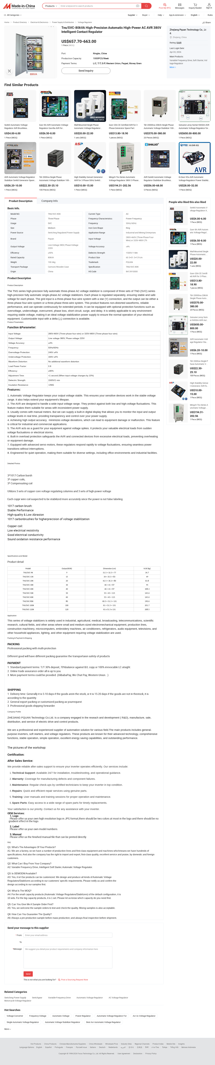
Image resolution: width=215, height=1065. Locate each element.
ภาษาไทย (155, 1047)
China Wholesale (95, 1044)
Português (59, 1047)
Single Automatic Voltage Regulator (23, 1022)
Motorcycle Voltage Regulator (17, 1000)
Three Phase (53, 218)
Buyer (145, 15)
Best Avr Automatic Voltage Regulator (103, 1022)
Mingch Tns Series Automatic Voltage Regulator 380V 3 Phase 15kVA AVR (199, 406)
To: (20, 942)
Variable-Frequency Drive (59, 997)
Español (48, 1047)
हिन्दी (146, 1047)
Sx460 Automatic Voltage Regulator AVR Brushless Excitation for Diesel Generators (199, 209)
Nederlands (113, 1047)
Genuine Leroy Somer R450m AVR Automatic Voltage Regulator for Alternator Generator (199, 319)
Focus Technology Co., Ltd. (88, 1053)
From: (19, 935)
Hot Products (36, 1044)
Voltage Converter (15, 1015)
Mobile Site (171, 1044)
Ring (128, 228)
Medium (51, 228)
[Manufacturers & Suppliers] (19, 6)
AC (127, 213)
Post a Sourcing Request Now (73, 979)
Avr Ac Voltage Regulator (144, 1015)
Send (28, 973)
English (39, 1047)
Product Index (158, 1044)
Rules (210, 15)
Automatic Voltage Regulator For (112, 1015)
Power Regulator (83, 1015)
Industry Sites (126, 1044)
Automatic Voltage (60, 1015)
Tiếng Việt (174, 1047)
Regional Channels (142, 1044)
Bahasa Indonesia (189, 1047)
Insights (181, 1044)
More (172, 67)
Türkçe (164, 1047)
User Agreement (124, 1053)
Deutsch (102, 1047)
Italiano (93, 1047)
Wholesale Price (111, 1044)
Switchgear (37, 997)
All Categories (13, 15)
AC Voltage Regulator (118, 997)
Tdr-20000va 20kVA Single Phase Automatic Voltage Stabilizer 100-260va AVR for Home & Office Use (199, 297)
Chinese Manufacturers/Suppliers (73, 1044)
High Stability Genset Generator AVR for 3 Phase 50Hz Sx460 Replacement (199, 384)
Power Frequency (134, 218)
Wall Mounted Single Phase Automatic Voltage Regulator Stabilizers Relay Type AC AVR (199, 253)
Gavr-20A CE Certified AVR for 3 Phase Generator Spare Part (199, 275)
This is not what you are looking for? (40, 979)
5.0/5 (179, 43)
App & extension (176, 15)
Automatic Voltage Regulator (89, 997)
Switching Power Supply (15, 997)
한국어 (131, 1047)
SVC (50, 223)
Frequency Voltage (37, 1015)
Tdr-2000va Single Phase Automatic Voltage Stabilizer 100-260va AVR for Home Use (199, 362)
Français (69, 1047)
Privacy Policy (150, 1053)
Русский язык (81, 1047)
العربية (123, 1047)
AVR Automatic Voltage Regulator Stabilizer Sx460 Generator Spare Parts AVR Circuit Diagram (199, 341)
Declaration (137, 1053)
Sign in (209, 7)
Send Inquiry (86, 70)
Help (160, 15)
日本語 (139, 1047)
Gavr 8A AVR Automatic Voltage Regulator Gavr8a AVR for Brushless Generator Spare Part (199, 231)
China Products (50, 1044)
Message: (17, 949)
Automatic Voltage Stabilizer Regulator (62, 1022)
